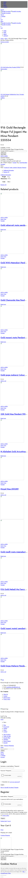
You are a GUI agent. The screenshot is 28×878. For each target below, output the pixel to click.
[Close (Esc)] (1, 875)
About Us (5, 694)
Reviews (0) (6, 172)
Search (2, 750)
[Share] (2, 875)
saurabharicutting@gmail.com (13, 687)
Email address (7, 796)
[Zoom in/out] (5, 875)
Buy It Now (3, 154)
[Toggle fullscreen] (4, 875)
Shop (4, 3)
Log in (2, 784)
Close (2, 719)
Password (6, 771)
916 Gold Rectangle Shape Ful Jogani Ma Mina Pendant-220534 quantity (12, 150)
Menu (2, 21)
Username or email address (10, 766)
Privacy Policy (6, 699)
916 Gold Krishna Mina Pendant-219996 (10, 67)
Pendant (14, 162)
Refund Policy (6, 697)
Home (4, 2)
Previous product (5, 42)
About (4, 5)
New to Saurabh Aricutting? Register (9, 787)
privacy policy (6, 815)
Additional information (8, 170)
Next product (4, 69)
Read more (3, 229)
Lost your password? (15, 782)
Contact (5, 7)
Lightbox (3, 98)
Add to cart (3, 152)
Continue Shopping (5, 835)
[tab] (15, 170)
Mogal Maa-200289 (10, 488)
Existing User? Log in (6, 821)
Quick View (3, 219)
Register (3, 818)
